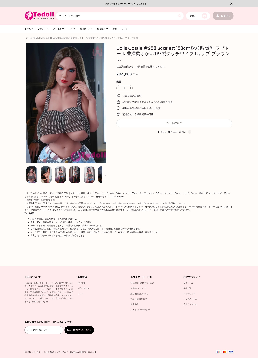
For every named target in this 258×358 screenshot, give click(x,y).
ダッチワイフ (189, 293)
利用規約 (134, 304)
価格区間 (101, 28)
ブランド (42, 28)
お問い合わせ (83, 288)
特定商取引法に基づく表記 (142, 283)
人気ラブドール (190, 304)
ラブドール (188, 283)
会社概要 (81, 283)
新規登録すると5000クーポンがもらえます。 (127, 3)
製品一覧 (187, 288)
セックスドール (190, 299)
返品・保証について (139, 299)
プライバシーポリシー (140, 309)
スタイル (57, 28)
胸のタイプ (85, 28)
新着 (115, 28)
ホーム (27, 28)
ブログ (125, 28)
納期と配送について (139, 293)
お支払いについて (138, 288)
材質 (71, 28)
